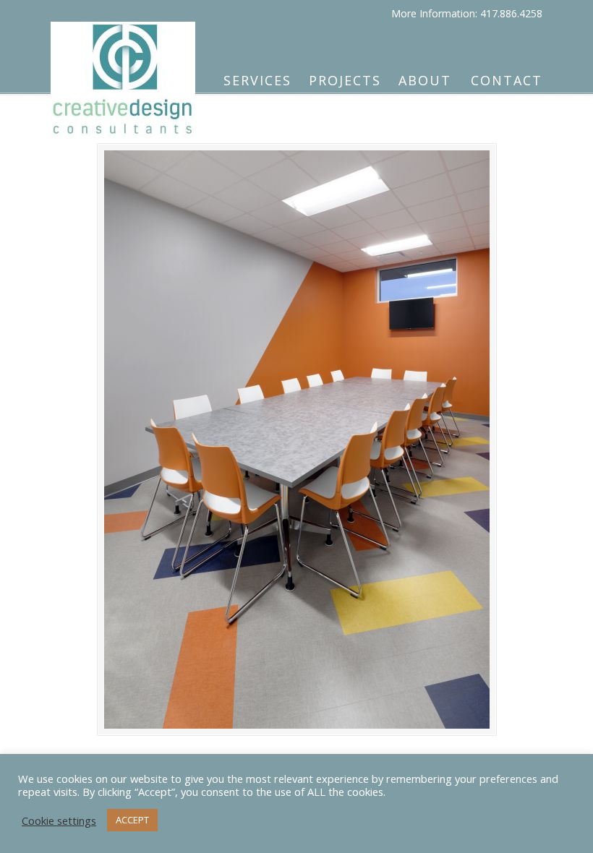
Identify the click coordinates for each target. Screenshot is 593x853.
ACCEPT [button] (132, 819)
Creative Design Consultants (123, 73)
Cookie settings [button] (59, 820)
